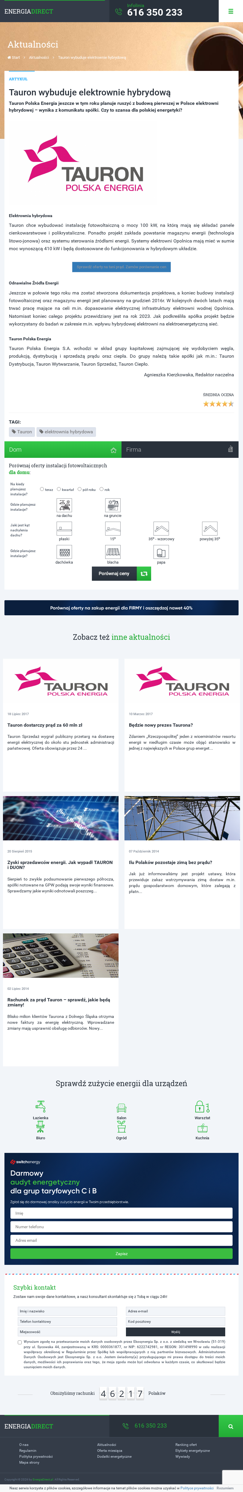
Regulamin (27, 1451)
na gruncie (113, 515)
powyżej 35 (210, 538)
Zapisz (122, 1253)
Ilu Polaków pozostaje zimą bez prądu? (170, 862)
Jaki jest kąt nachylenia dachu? (20, 530)
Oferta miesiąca (109, 1451)
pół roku (89, 490)
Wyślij (175, 1332)
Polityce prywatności (197, 1488)
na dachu (64, 515)
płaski (64, 539)
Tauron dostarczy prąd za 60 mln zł (44, 725)
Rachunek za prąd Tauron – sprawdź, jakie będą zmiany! (58, 1002)
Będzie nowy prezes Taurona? (161, 725)
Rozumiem (225, 1488)
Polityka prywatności (36, 1456)
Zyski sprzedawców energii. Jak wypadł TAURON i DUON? (60, 865)
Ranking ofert (186, 1445)
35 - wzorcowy (161, 538)
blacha (113, 562)
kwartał (68, 490)
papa (161, 562)
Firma (133, 449)
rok (107, 490)
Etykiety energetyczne (192, 1451)
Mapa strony (29, 1462)
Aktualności (39, 57)
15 (113, 538)
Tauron (24, 432)
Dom (15, 449)
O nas (23, 1445)
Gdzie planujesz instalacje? (23, 507)
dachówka (64, 562)
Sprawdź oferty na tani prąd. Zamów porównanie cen (121, 267)
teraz (49, 490)
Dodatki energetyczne (114, 1456)
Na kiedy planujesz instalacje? (19, 489)
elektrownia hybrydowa (69, 432)
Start (15, 57)
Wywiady (182, 1456)
